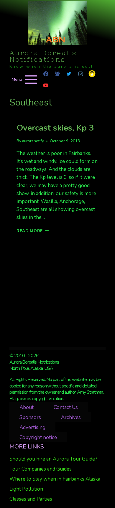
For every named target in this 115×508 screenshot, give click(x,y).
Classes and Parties (30, 499)
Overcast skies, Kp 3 (55, 127)
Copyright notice (38, 437)
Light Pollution (26, 489)
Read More (33, 231)
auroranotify (33, 141)
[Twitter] (69, 74)
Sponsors (30, 417)
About (26, 407)
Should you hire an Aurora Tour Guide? (53, 459)
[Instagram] (80, 74)
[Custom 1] (92, 74)
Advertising (32, 427)
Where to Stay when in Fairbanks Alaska (54, 479)
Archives (71, 417)
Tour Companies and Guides (40, 469)
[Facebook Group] (57, 74)
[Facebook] (46, 74)
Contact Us (66, 407)
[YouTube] (46, 85)
